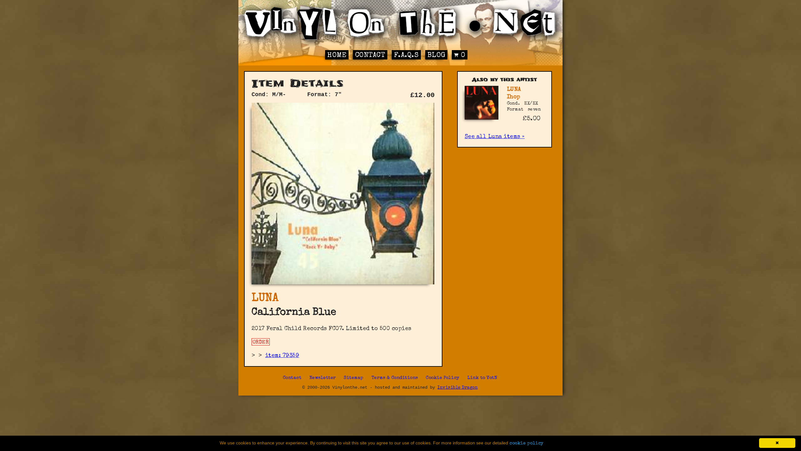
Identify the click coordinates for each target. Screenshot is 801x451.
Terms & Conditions (394, 378)
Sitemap (354, 378)
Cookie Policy (443, 378)
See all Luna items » (495, 137)
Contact (370, 55)
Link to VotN (482, 378)
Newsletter (322, 378)
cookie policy (526, 443)
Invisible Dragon (457, 388)
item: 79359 (282, 356)
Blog (436, 55)
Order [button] (261, 342)
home (336, 55)
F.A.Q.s (406, 55)
